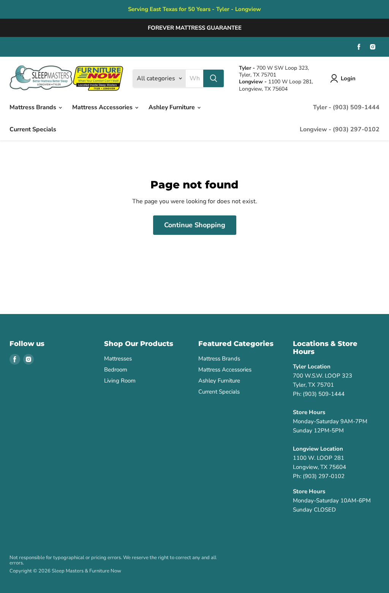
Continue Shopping (194, 225)
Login (348, 78)
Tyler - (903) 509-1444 (346, 107)
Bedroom (115, 369)
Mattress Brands (33, 107)
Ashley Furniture (172, 107)
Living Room (120, 380)
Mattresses (118, 358)
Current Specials (32, 129)
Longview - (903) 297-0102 (340, 129)
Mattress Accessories (103, 107)
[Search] (213, 78)
